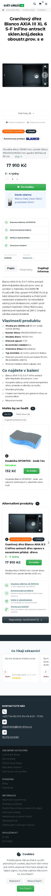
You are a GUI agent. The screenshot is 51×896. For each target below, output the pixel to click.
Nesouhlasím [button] (34, 881)
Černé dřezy (8, 759)
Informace (9, 795)
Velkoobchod (9, 820)
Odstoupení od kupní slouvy (18, 825)
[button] (45, 75)
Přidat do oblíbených (16, 122)
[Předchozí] (5, 671)
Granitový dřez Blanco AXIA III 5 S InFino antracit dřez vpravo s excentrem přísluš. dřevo (25, 548)
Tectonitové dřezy (12, 763)
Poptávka (7, 787)
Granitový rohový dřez (14, 771)
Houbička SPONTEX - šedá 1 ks (25, 460)
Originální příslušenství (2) (15, 420)
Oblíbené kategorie (15, 750)
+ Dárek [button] (38, 539)
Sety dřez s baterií (12, 767)
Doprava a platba (12, 804)
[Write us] (4, 732)
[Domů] (14, 5)
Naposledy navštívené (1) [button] (24, 619)
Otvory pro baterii (18, 245)
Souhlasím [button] (25, 888)
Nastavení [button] (14, 881)
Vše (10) (7, 414)
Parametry (26, 269)
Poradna (8, 779)
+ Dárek (31, 131)
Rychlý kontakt (10, 737)
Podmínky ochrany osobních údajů (22, 808)
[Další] (45, 671)
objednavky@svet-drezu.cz (17, 726)
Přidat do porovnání (37, 122)
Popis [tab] (10, 268)
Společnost (10, 832)
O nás (5, 837)
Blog (5, 783)
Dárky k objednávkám (20, 238)
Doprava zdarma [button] (13, 131)
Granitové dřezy (28, 10)
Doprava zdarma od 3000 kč (22, 222)
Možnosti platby (11, 812)
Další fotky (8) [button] (24, 113)
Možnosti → (28, 258)
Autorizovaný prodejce (20, 230)
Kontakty (7, 841)
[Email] (4, 722)
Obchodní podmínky (14, 799)
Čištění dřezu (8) (23, 414)
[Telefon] (4, 711)
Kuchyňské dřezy (13, 10)
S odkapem (41, 10)
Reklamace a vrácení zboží (17, 816)
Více (17, 156)
